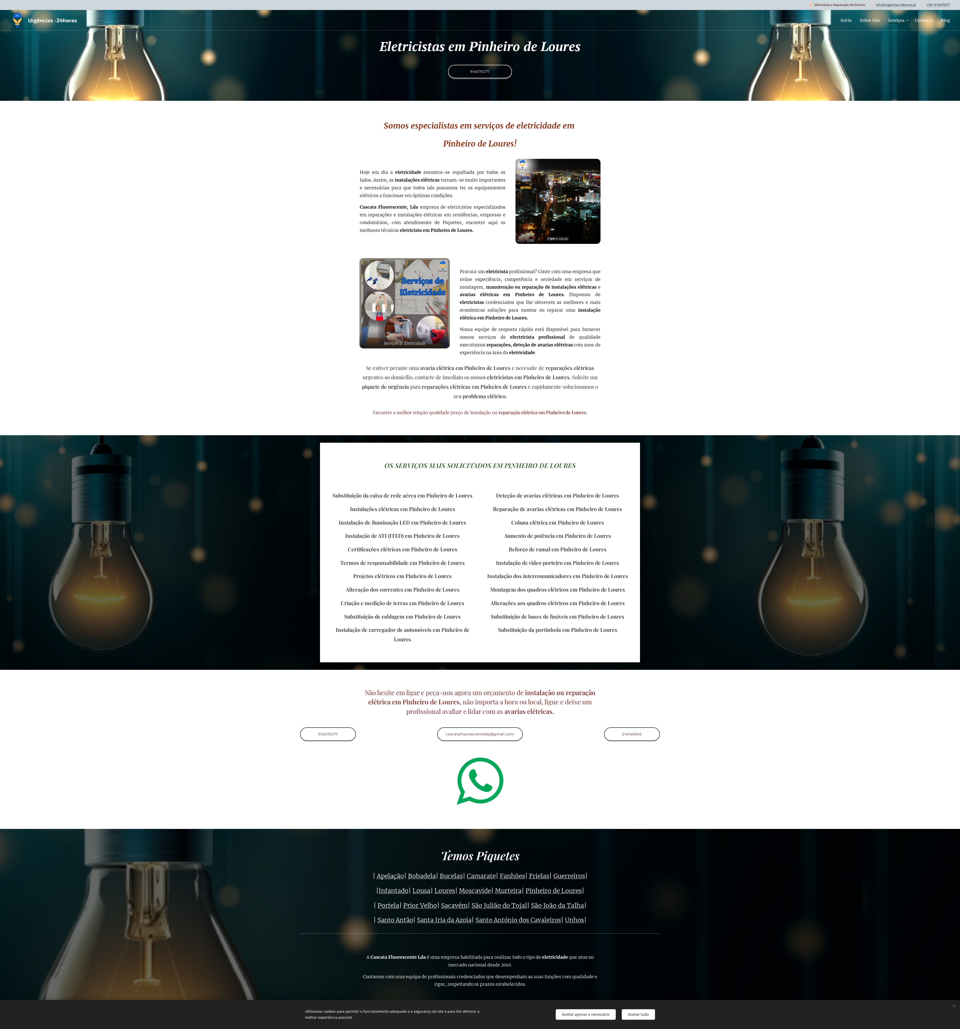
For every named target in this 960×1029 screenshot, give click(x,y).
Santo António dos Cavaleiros (518, 920)
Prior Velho (420, 905)
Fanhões (512, 876)
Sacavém (454, 905)
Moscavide (475, 891)
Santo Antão (395, 920)
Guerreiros (569, 876)
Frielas (539, 876)
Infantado (393, 891)
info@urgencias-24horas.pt (896, 5)
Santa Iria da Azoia (444, 920)
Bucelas (451, 876)
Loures (444, 891)
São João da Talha (557, 905)
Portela (388, 905)
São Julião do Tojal (499, 905)
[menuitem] (847, 20)
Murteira (508, 891)
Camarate (481, 876)
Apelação (390, 876)
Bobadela (422, 876)
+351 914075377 (938, 5)
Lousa (421, 891)
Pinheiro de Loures (554, 891)
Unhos (574, 920)
